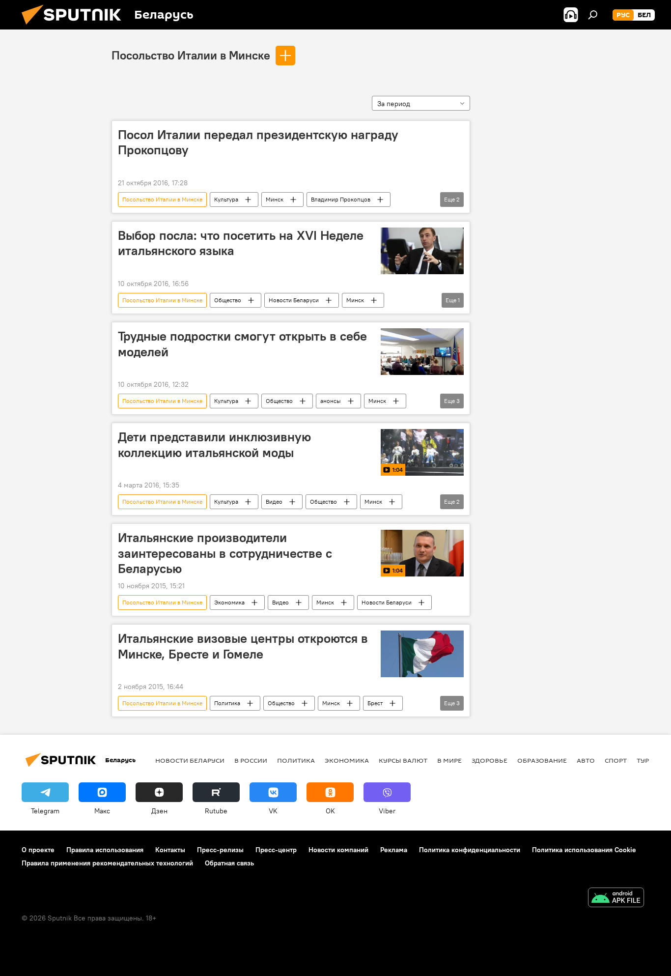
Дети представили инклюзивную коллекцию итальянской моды (214, 444)
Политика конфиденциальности (469, 849)
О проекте (38, 849)
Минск (274, 199)
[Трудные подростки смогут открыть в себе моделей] (422, 351)
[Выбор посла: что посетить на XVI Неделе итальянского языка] (422, 251)
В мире (449, 760)
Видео (274, 501)
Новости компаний (338, 849)
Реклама (393, 849)
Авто (586, 760)
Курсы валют (403, 760)
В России (250, 760)
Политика (227, 703)
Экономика (229, 602)
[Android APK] (616, 899)
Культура (226, 199)
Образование (542, 760)
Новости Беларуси (294, 300)
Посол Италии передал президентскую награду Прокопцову (258, 142)
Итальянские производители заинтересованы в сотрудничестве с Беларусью (225, 553)
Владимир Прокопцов (340, 199)
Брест (375, 703)
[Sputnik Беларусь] (75, 27)
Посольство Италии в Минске (191, 55)
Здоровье (489, 760)
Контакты (170, 849)
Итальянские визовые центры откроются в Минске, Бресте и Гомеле (243, 646)
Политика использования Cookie (584, 849)
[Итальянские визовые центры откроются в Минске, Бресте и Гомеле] (422, 654)
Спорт (616, 760)
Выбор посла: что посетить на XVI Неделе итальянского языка (240, 243)
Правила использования (104, 849)
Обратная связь (229, 863)
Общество (227, 300)
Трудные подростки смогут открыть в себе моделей (242, 343)
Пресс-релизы (220, 849)
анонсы (330, 400)
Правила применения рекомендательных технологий (107, 863)
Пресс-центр (276, 849)
